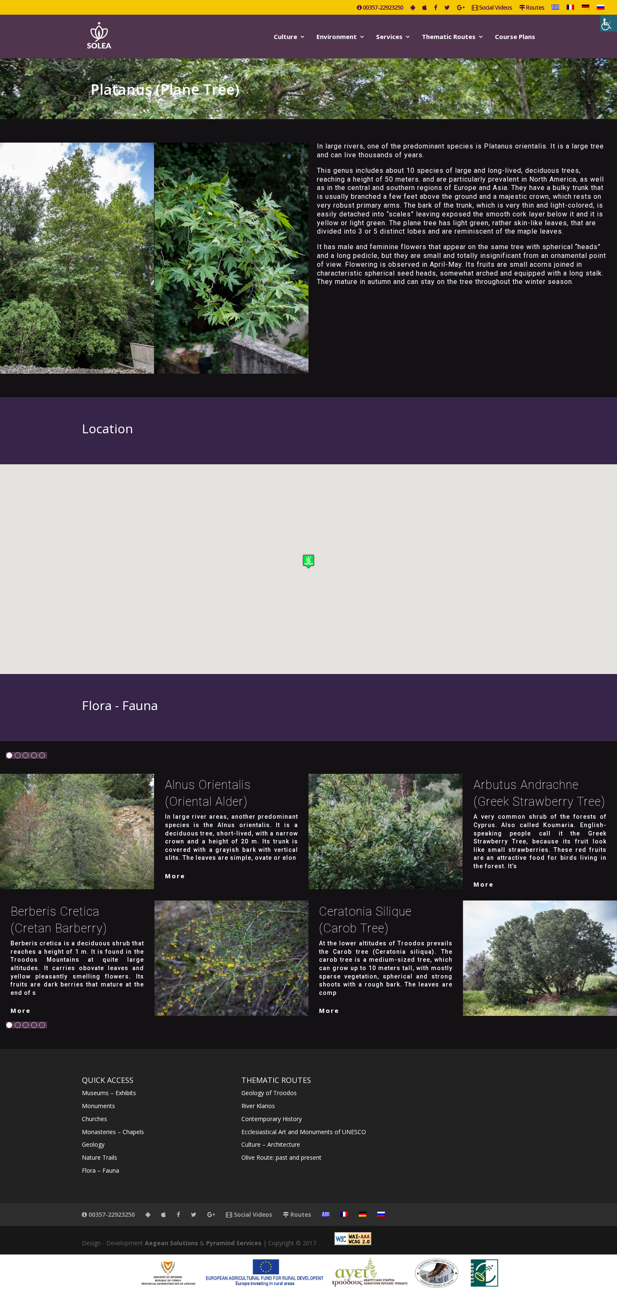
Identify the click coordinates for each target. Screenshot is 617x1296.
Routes (534, 8)
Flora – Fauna (100, 1170)
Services (389, 37)
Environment (336, 37)
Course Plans (515, 37)
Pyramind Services (233, 1243)
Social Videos (495, 8)
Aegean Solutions (171, 1243)
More (175, 876)
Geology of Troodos (269, 1093)
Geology (93, 1144)
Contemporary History (271, 1119)
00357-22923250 (382, 8)
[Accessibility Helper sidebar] (608, 23)
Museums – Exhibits (109, 1093)
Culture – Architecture (270, 1144)
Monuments (98, 1106)
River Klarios (258, 1106)
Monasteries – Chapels (113, 1132)
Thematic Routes (449, 37)
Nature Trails (99, 1157)
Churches (94, 1119)
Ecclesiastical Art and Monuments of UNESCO (303, 1132)
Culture (285, 37)
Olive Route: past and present (281, 1157)
